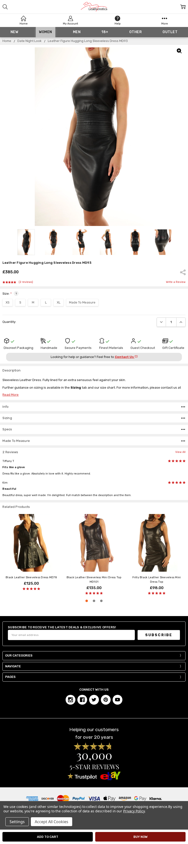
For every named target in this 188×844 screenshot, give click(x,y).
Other (135, 32)
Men (77, 32)
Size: (9, 293)
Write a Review (176, 282)
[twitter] (94, 700)
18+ (104, 32)
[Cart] (183, 7)
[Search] (5, 7)
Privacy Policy (133, 811)
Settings (17, 821)
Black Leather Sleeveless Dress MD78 (31, 577)
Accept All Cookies (51, 821)
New (14, 32)
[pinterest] (106, 700)
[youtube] (117, 700)
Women (45, 32)
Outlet (170, 32)
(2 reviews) (26, 282)
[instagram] (70, 700)
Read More (10, 394)
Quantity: (9, 322)
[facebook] (82, 700)
